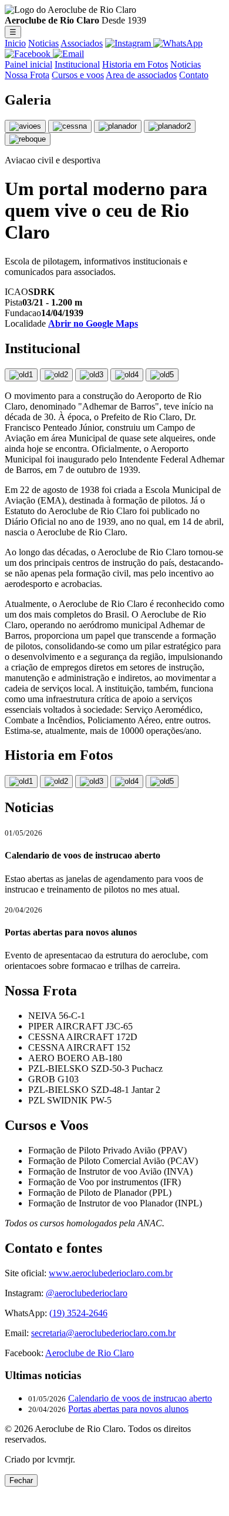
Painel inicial (28, 64)
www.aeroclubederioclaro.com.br (111, 1273)
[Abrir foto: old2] (56, 781)
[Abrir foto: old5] (162, 781)
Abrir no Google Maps (93, 323)
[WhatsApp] (178, 43)
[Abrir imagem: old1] (21, 374)
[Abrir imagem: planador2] (170, 126)
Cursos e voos (78, 75)
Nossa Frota (27, 75)
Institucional (77, 64)
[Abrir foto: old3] (91, 781)
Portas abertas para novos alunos (128, 1409)
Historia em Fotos (135, 64)
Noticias (43, 43)
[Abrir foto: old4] (126, 781)
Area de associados (141, 75)
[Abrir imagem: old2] (56, 374)
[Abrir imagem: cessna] (70, 126)
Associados (81, 43)
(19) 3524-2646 (78, 1313)
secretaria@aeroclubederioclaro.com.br (103, 1333)
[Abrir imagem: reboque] (27, 139)
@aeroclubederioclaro (86, 1293)
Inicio (15, 43)
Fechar (21, 1480)
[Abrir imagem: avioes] (25, 126)
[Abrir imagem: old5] (162, 374)
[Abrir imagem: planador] (118, 126)
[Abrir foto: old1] (21, 781)
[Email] (68, 54)
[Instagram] (129, 43)
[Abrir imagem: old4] (126, 374)
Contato (193, 75)
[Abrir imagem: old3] (91, 374)
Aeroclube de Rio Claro (89, 1353)
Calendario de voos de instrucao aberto (140, 1398)
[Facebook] (29, 54)
